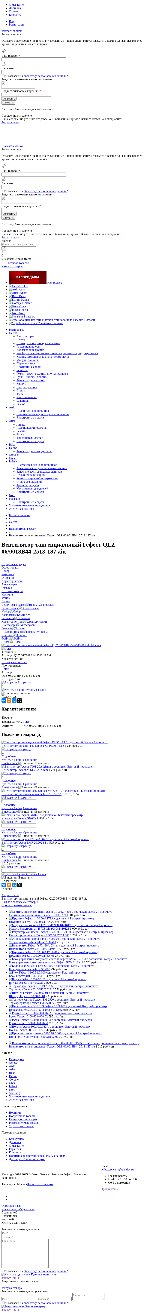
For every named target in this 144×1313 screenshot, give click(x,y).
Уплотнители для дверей (32, 488)
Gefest (24, 286)
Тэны (19, 393)
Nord (22, 313)
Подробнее (9, 756)
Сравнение (30, 759)
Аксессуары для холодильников (36, 464)
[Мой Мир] (14, 700)
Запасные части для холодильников (39, 471)
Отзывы (14, 11)
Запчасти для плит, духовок (34, 451)
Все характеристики (14, 662)
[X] (19, 700)
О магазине (16, 4)
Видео (6, 641)
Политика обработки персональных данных (37, 1155)
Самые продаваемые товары (20, 901)
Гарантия (15, 1149)
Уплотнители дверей (29, 437)
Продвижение (110, 1189)
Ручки (20, 434)
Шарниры (22, 400)
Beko (22, 296)
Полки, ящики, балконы (31, 427)
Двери (20, 424)
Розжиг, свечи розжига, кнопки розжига (42, 373)
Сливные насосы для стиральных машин (42, 414)
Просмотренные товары (17, 905)
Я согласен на (37, 76)
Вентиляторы (25, 336)
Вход (12, 21)
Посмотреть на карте (40, 1184)
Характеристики (12, 621)
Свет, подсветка (26, 387)
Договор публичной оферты (27, 1159)
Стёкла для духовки (29, 481)
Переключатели (26, 363)
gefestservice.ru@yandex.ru (117, 1169)
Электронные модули (30, 417)
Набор (6, 611)
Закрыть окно (10, 122)
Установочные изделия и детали (74, 319)
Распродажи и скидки (23, 1119)
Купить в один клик (43, 1274)
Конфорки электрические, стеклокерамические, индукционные (57, 353)
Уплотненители (26, 397)
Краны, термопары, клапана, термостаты (42, 356)
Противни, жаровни (29, 366)
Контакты (15, 14)
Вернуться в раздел (14, 604)
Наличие (7, 635)
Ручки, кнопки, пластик (31, 377)
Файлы (6, 638)
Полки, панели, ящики (31, 475)
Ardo (22, 289)
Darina (25, 299)
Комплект (8, 614)
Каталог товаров (18, 263)
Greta (22, 306)
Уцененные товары (21, 1126)
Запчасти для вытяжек (30, 380)
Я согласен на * (37, 1271)
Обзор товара (10, 608)
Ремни (20, 431)
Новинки (15, 1112)
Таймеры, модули (27, 485)
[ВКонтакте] (4, 700)
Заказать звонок (12, 30)
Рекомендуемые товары (24, 1122)
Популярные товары (22, 1116)
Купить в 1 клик (35, 689)
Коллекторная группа (30, 349)
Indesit (24, 309)
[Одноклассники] (9, 700)
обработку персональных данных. (45, 76)
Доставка (15, 8)
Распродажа (54, 282)
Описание (8, 618)
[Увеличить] (51, 645)
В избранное (10, 763)
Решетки (22, 370)
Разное (20, 404)
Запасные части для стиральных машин (41, 468)
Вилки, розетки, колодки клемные (38, 343)
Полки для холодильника (32, 410)
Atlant (23, 292)
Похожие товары (12, 631)
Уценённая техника (50, 323)
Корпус (21, 383)
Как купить (16, 1138)
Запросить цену (35, 1306)
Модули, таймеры (27, 360)
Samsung (29, 316)
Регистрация (17, 24)
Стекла (21, 390)
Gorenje (27, 303)
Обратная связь (11, 1205)
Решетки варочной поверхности (37, 478)
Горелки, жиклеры (28, 346)
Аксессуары (9, 625)
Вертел (21, 339)
